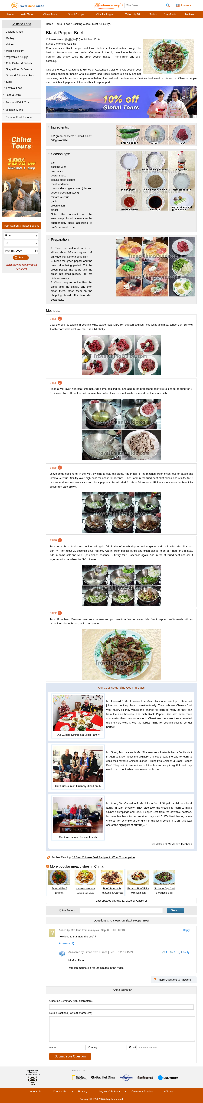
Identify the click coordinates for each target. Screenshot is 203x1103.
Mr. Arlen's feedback (180, 844)
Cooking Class (14, 31)
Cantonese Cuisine (65, 43)
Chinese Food (21, 24)
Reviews (189, 14)
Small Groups (76, 14)
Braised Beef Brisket (59, 890)
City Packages (104, 14)
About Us (35, 1091)
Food (67, 23)
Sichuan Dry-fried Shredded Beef (164, 890)
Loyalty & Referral (109, 1091)
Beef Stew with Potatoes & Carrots (112, 890)
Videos (10, 44)
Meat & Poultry (15, 50)
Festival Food (14, 87)
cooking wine (58, 166)
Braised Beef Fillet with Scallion (138, 890)
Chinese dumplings (117, 811)
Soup (9, 81)
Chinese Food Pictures (19, 117)
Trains (153, 14)
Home (10, 14)
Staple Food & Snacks (19, 69)
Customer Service (142, 1091)
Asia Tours (27, 14)
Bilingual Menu (14, 109)
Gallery (10, 38)
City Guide (170, 14)
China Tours (50, 14)
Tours (58, 23)
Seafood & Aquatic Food (20, 75)
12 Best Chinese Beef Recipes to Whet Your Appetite (103, 857)
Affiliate (168, 1091)
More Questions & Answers (175, 979)
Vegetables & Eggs (17, 57)
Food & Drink (13, 94)
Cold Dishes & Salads (19, 63)
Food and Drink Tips (17, 102)
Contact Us (59, 1091)
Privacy (82, 1091)
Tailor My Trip (133, 14)
